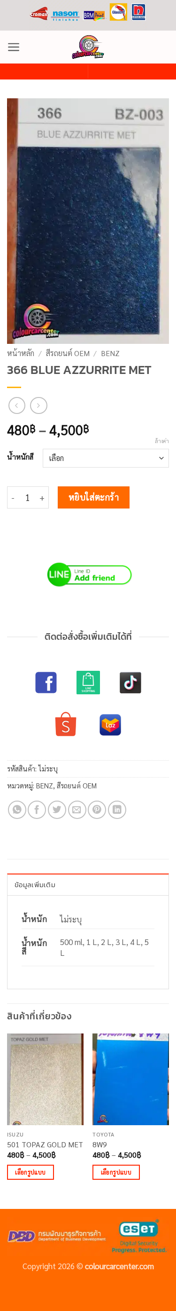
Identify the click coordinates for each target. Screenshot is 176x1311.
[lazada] (110, 725)
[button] (14, 47)
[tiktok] (130, 682)
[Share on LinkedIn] (117, 810)
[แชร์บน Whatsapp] (17, 810)
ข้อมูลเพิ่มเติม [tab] (35, 884)
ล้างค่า (162, 441)
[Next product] (17, 405)
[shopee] (66, 725)
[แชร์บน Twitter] (57, 810)
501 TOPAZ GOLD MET (45, 1144)
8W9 (99, 1144)
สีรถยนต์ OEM (68, 353)
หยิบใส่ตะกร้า (94, 496)
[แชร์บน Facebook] (37, 810)
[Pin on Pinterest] (97, 810)
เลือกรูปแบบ (30, 1172)
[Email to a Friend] (77, 810)
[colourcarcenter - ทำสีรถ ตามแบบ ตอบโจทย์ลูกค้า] (88, 47)
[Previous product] (38, 405)
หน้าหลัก (20, 353)
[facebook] (46, 682)
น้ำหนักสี (20, 457)
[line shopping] (88, 682)
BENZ (110, 353)
